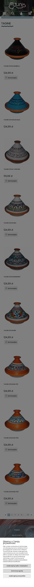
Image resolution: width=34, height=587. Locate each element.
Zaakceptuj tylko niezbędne (17, 566)
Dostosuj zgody (17, 571)
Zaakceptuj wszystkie (17, 576)
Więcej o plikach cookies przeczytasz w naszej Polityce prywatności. (15, 560)
